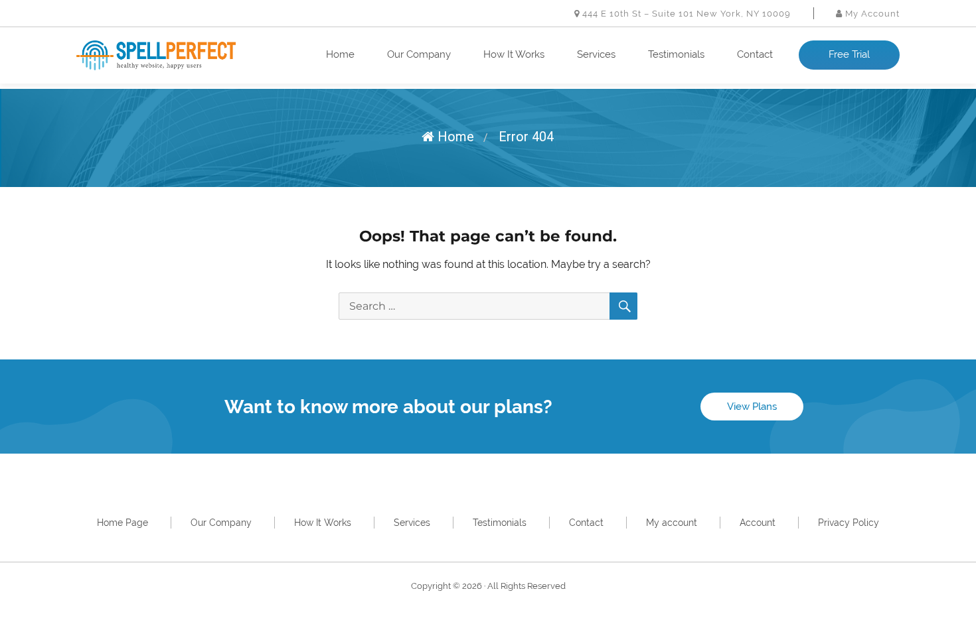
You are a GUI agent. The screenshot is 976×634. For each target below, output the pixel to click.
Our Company (419, 54)
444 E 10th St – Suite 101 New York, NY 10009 (685, 14)
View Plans (752, 406)
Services (596, 54)
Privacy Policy (848, 522)
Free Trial (849, 54)
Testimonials (676, 54)
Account (757, 522)
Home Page (122, 522)
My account (671, 522)
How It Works (513, 54)
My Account (871, 14)
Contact (755, 54)
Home (340, 54)
